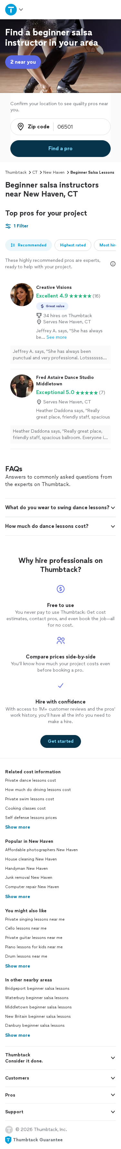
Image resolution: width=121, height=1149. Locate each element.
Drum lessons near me (26, 956)
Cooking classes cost (25, 808)
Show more (17, 827)
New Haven (54, 172)
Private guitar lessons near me (33, 937)
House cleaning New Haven (31, 859)
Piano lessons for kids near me (34, 947)
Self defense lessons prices (31, 817)
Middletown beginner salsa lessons (38, 1007)
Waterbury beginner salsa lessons (36, 998)
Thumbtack (15, 172)
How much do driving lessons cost (38, 789)
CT (34, 172)
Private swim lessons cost (29, 799)
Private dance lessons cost (30, 780)
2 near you (23, 62)
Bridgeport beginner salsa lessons (37, 988)
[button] (60, 508)
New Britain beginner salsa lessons (38, 1016)
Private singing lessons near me (35, 919)
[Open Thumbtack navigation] (14, 9)
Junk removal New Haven (28, 877)
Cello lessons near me (25, 928)
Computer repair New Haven (32, 887)
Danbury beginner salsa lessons (35, 1025)
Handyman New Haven (26, 868)
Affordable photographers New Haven (41, 850)
